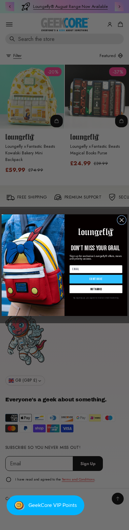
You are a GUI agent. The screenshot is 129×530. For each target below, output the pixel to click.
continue (95, 279)
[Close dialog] (121, 219)
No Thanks (96, 289)
